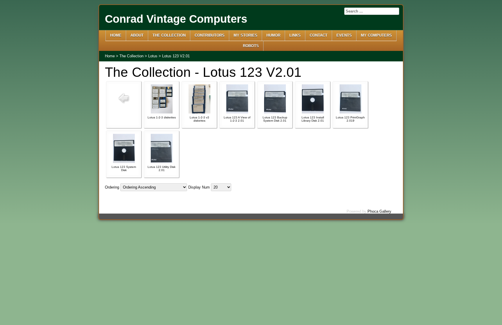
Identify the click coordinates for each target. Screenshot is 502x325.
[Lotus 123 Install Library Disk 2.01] (313, 112)
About (137, 35)
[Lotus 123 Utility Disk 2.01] (162, 161)
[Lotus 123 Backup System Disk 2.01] (275, 112)
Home (115, 35)
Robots (251, 46)
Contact (318, 35)
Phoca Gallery (379, 211)
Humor (273, 35)
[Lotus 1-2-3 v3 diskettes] (199, 112)
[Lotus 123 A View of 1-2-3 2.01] (237, 112)
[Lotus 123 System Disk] (124, 161)
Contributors (210, 35)
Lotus (152, 56)
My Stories (245, 35)
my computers (376, 35)
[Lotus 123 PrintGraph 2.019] (350, 112)
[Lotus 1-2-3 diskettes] (162, 112)
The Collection (169, 35)
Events (344, 35)
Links (295, 35)
